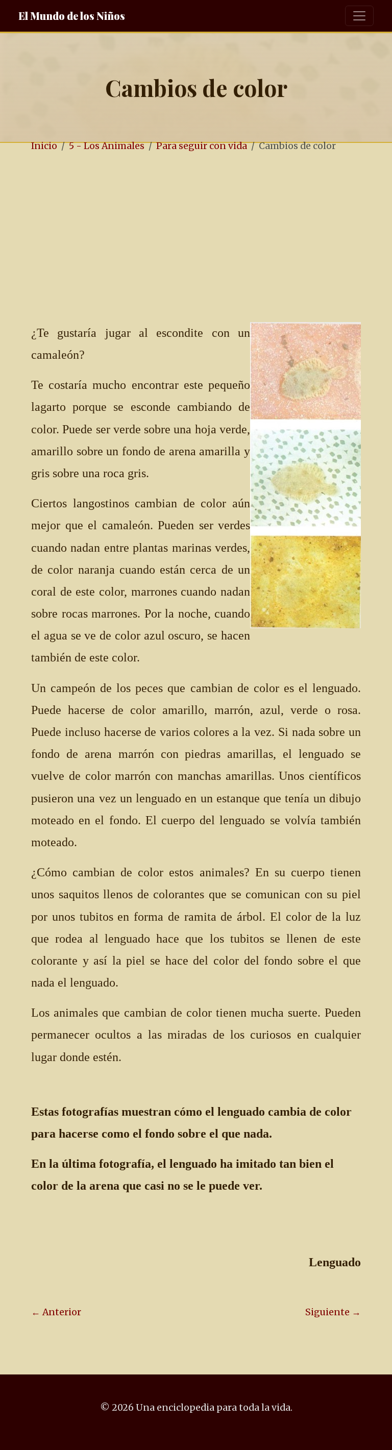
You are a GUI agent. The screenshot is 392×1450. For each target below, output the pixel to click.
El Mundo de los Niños (71, 15)
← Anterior (56, 1312)
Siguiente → (333, 1312)
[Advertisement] (196, 238)
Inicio (44, 146)
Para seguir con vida (201, 146)
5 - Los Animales (106, 146)
